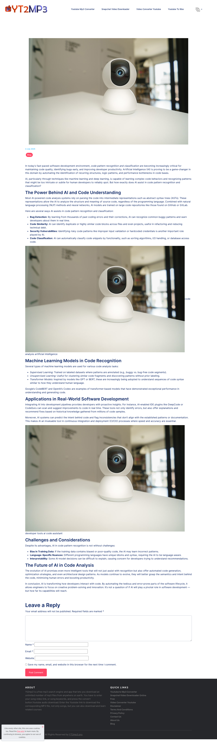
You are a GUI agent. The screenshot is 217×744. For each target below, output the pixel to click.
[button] (199, 9)
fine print (20, 731)
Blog (29, 155)
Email (29, 651)
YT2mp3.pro (75, 734)
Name (29, 644)
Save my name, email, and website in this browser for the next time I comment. (72, 664)
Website (29, 658)
